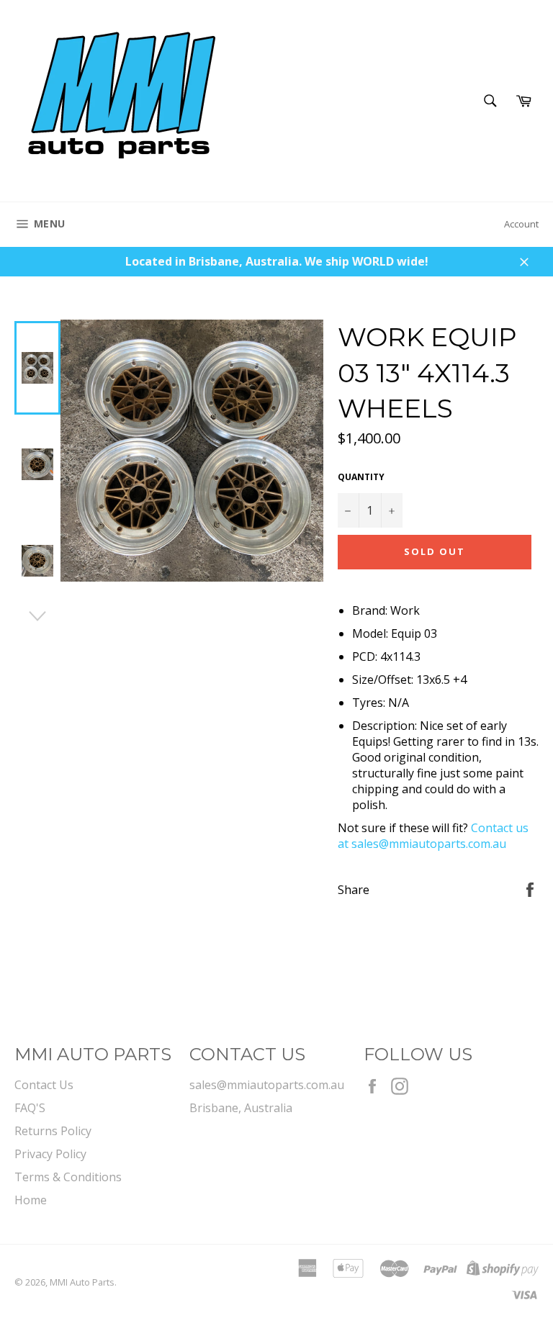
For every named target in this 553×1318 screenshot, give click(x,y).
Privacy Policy (50, 1154)
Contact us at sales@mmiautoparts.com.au (433, 836)
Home (30, 1200)
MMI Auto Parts (82, 1282)
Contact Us (43, 1085)
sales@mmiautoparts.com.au (266, 1085)
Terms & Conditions (68, 1177)
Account (521, 223)
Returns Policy (52, 1131)
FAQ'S (29, 1108)
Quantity (361, 477)
